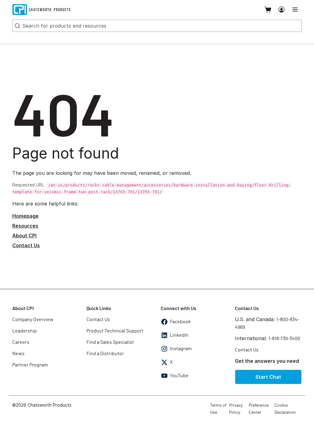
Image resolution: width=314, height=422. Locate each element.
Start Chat (268, 377)
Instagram (181, 348)
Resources (25, 226)
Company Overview (32, 319)
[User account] (281, 9)
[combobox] (157, 26)
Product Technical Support (115, 330)
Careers (20, 342)
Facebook (180, 321)
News (18, 353)
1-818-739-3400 (284, 338)
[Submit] (17, 26)
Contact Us (26, 245)
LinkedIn (179, 335)
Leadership (24, 330)
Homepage (25, 216)
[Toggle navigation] (295, 9)
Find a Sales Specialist (110, 342)
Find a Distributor (105, 353)
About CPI (24, 235)
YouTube (179, 375)
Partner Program (30, 365)
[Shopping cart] (268, 9)
